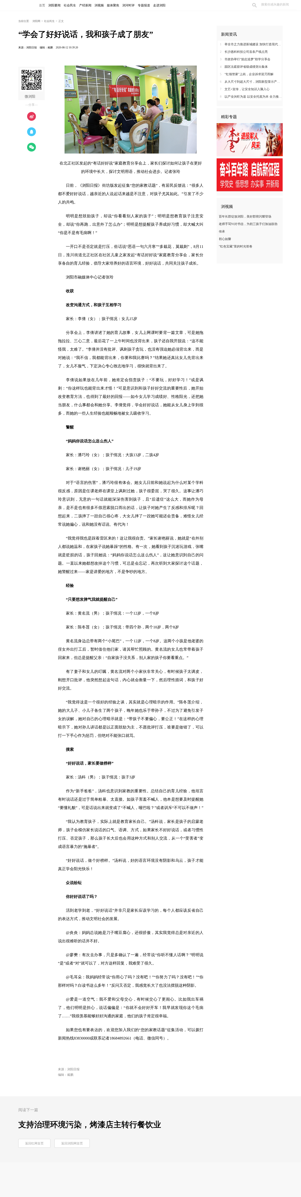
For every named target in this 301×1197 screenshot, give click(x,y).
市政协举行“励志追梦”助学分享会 (245, 59)
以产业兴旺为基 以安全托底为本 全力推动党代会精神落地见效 (251, 96)
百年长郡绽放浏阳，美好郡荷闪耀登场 (245, 216)
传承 (222, 231)
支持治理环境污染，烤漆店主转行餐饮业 (89, 1124)
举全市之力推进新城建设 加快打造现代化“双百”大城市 (251, 44)
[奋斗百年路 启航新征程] (250, 174)
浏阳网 (36, 21)
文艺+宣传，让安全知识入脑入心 (244, 89)
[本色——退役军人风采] (250, 139)
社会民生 (49, 21)
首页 (42, 5)
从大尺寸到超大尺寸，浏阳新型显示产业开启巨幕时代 (251, 81)
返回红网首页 (34, 1143)
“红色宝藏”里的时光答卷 (235, 246)
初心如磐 (225, 239)
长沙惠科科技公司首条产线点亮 (244, 51)
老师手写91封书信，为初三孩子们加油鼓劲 (248, 224)
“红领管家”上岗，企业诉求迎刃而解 (246, 74)
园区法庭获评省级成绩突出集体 (244, 66)
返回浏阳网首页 (72, 1143)
